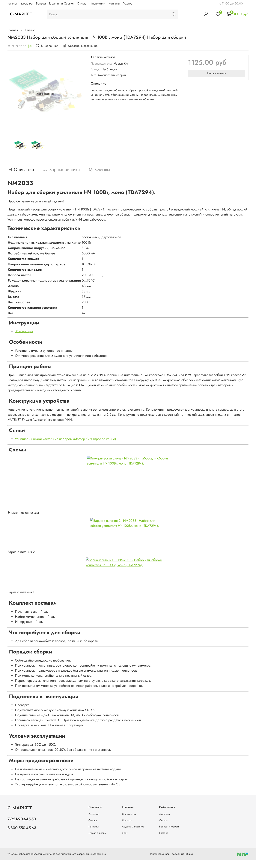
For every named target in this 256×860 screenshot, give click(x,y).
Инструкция (24, 331)
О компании (129, 814)
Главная (12, 30)
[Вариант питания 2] (128, 533)
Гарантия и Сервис (61, 3)
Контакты (114, 3)
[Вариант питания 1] (128, 573)
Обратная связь (97, 833)
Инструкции (97, 3)
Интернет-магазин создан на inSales (171, 854)
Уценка (127, 3)
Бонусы (41, 3)
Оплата (81, 3)
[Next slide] (78, 93)
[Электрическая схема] (128, 483)
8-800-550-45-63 (21, 828)
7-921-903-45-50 (21, 819)
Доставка (27, 3)
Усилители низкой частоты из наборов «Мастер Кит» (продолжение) (65, 438)
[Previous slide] (13, 93)
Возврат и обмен (169, 826)
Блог (124, 833)
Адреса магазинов (133, 826)
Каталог (12, 3)
